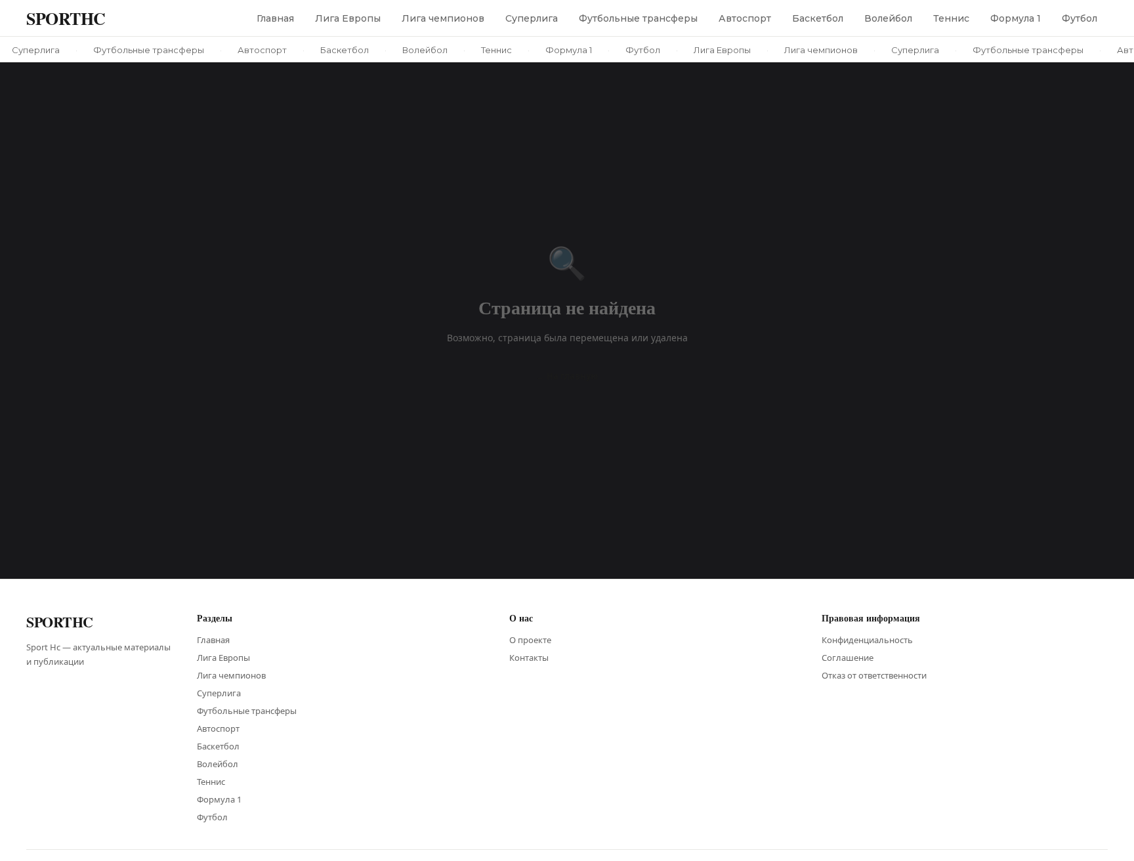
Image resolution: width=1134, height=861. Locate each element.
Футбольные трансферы (638, 18)
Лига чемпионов (443, 18)
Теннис (951, 18)
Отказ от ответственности (874, 675)
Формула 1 (1015, 18)
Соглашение (847, 657)
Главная (275, 18)
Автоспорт (745, 18)
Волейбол (888, 18)
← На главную (567, 376)
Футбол (1079, 18)
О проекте (530, 640)
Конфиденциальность (867, 640)
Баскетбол (817, 18)
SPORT (66, 18)
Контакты (529, 657)
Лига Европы (348, 18)
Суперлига (531, 18)
